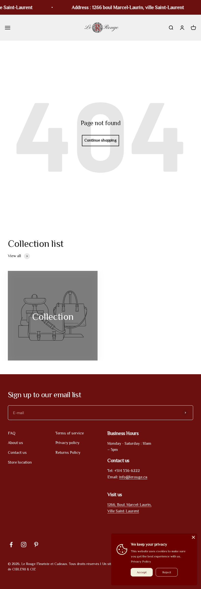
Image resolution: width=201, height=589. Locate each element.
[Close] (187, 529)
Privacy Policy (141, 561)
